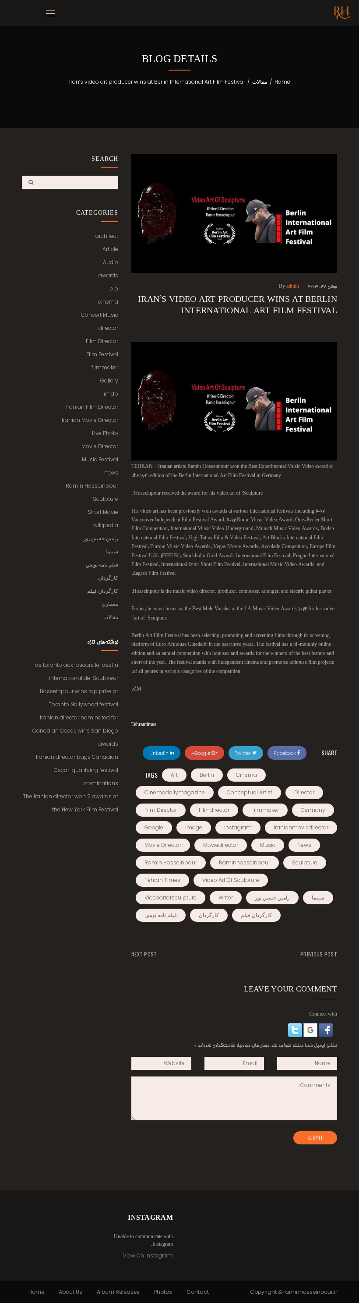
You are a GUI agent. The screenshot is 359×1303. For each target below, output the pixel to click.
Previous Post (318, 954)
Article (110, 249)
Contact (198, 1292)
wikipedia (105, 525)
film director (160, 810)
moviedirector (220, 845)
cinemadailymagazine (174, 792)
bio (113, 288)
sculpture (304, 862)
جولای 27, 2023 (322, 287)
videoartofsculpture (170, 897)
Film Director (102, 341)
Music (267, 845)
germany (313, 810)
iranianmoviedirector (301, 827)
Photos (163, 1292)
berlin (207, 775)
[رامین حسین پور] (342, 13)
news (304, 845)
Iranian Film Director (92, 407)
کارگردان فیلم (256, 915)
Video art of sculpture (230, 880)
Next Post (144, 954)
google (153, 827)
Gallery (109, 380)
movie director (162, 845)
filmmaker (265, 810)
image (193, 827)
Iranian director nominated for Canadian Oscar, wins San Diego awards (75, 730)
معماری (110, 604)
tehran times (162, 880)
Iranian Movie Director (90, 420)
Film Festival (102, 354)
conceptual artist (249, 792)
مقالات (259, 81)
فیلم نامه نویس (160, 915)
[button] (325, 1031)
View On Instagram (148, 1255)
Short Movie (103, 512)
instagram (238, 827)
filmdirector (214, 810)
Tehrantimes (143, 725)
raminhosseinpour (244, 862)
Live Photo (105, 433)
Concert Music (99, 315)
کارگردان (209, 915)
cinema (246, 775)
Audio (110, 262)
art (174, 775)
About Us (70, 1292)
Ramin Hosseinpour (92, 485)
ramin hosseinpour (170, 862)
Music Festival (100, 459)
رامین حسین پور (272, 897)
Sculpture (105, 499)
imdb (111, 393)
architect (106, 236)
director (304, 792)
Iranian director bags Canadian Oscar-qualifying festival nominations (77, 770)
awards (108, 275)
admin (292, 287)
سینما (318, 897)
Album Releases (118, 1292)
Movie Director (99, 446)
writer (225, 897)
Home (282, 81)
